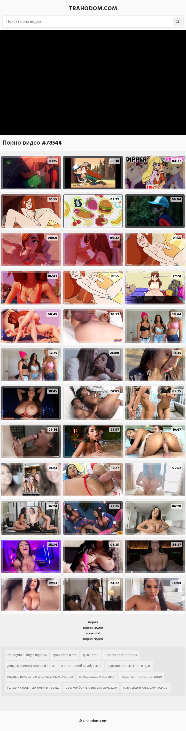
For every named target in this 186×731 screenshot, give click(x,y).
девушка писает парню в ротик (31, 666)
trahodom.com (93, 8)
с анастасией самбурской (81, 666)
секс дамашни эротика (96, 676)
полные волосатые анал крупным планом (40, 676)
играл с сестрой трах (121, 655)
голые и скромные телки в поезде (33, 687)
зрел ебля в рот (65, 655)
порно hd (93, 633)
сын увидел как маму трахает (146, 687)
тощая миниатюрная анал (141, 676)
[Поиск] (177, 21)
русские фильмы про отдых (129, 666)
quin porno (91, 655)
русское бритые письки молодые (91, 687)
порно (93, 622)
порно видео (93, 627)
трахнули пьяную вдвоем (27, 655)
